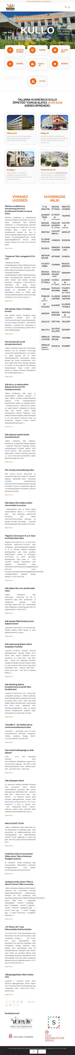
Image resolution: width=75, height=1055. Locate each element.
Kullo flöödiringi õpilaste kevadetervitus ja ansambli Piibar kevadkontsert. (18, 687)
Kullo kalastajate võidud (14, 780)
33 (6, 1005)
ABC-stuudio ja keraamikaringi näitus (19, 470)
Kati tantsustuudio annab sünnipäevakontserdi (15, 343)
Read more (8, 248)
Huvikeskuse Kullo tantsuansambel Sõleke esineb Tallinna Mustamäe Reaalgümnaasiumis (19, 856)
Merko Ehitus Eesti (61, 173)
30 (14, 1001)
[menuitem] (31, 1)
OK (33, 1051)
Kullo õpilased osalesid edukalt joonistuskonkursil (17, 435)
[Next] (69, 1013)
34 (10, 1005)
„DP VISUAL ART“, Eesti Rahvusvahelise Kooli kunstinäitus (18, 928)
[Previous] (66, 1013)
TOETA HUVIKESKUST (32, 1)
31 (17, 1001)
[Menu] (69, 7)
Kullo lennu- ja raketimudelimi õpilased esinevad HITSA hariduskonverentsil (16, 387)
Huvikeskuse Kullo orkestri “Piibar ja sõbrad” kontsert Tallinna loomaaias (19, 883)
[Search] (65, 7)
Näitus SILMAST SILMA (14, 823)
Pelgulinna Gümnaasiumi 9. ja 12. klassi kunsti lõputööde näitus (20, 537)
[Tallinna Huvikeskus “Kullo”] (10, 7)
